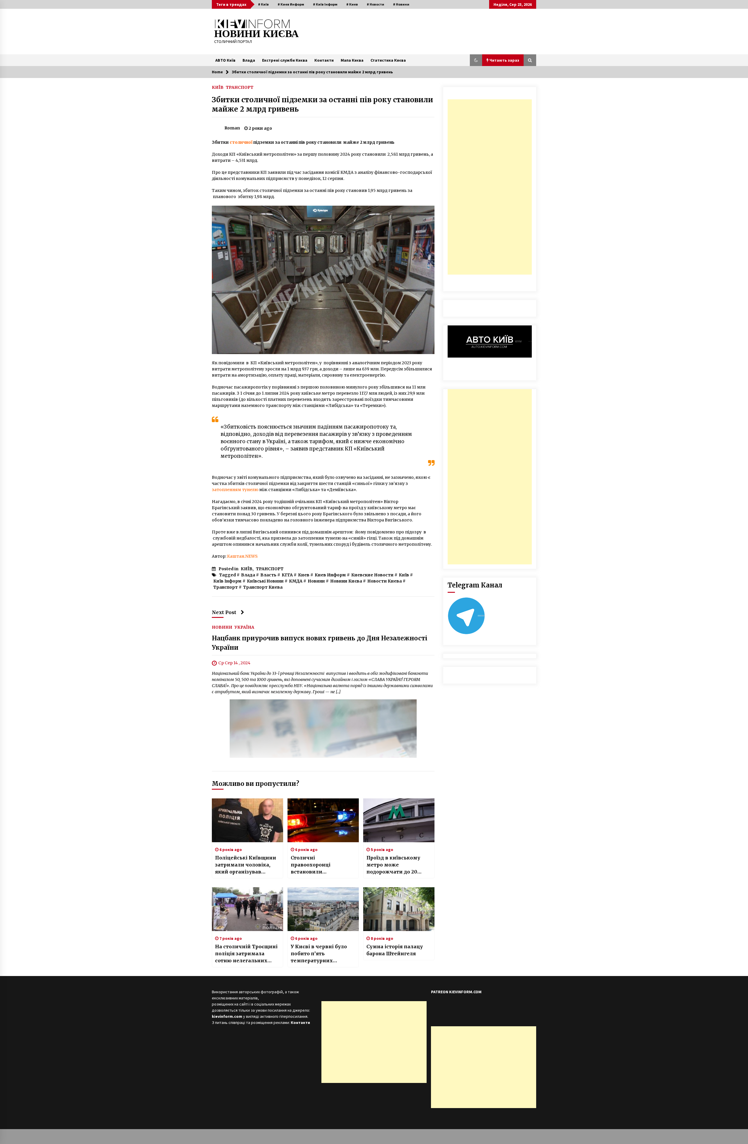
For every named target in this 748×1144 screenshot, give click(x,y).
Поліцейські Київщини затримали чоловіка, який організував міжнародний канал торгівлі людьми (245, 865)
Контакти (324, 60)
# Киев (352, 4)
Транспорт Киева (263, 587)
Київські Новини (265, 581)
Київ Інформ (227, 581)
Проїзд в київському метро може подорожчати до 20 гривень (393, 865)
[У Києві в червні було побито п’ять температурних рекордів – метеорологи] (323, 909)
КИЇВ (218, 87)
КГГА (287, 575)
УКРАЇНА (244, 627)
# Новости (375, 4)
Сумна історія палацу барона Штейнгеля (394, 950)
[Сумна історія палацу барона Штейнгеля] (398, 909)
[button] (476, 60)
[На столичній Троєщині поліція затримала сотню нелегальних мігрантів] (247, 909)
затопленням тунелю (235, 489)
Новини (316, 581)
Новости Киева (384, 581)
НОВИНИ (222, 627)
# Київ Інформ (325, 4)
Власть (268, 575)
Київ (404, 575)
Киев (303, 575)
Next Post (224, 612)
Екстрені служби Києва (284, 60)
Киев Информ (330, 575)
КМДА (295, 581)
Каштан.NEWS (242, 556)
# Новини (401, 4)
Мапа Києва (352, 60)
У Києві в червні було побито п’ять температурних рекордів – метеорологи (323, 954)
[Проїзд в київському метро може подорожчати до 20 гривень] (398, 820)
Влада (249, 60)
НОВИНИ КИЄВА (256, 33)
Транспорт (225, 587)
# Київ (263, 4)
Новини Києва (346, 581)
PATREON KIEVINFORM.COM (456, 991)
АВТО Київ (225, 60)
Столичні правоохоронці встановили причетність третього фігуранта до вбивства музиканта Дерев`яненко (321, 865)
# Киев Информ (291, 4)
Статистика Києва (388, 60)
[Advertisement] (490, 187)
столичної (241, 142)
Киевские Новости (372, 575)
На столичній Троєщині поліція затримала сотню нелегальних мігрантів (246, 954)
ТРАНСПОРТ (239, 87)
